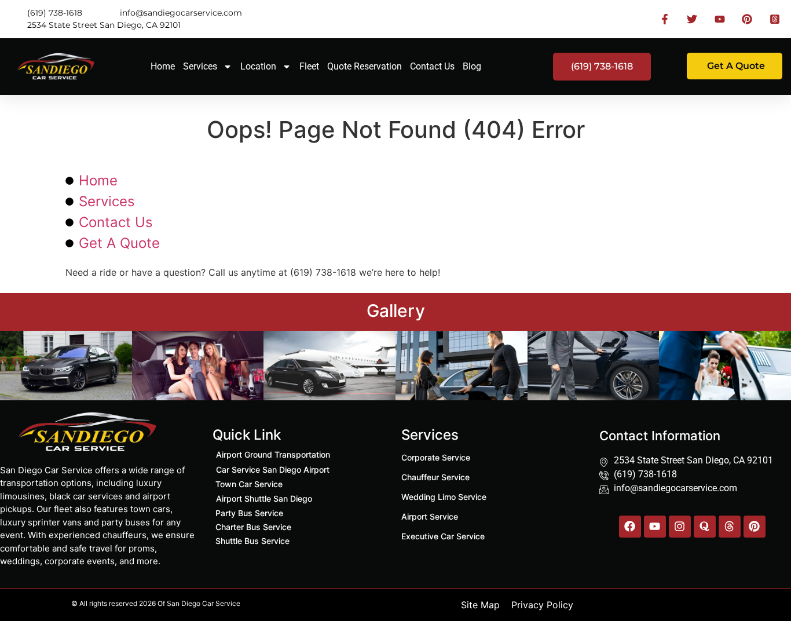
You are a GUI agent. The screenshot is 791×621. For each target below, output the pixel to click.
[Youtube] (655, 527)
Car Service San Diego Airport (272, 469)
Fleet (309, 66)
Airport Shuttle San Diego (264, 498)
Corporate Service (435, 457)
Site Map (480, 605)
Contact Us (432, 66)
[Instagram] (680, 527)
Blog (472, 66)
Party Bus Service (249, 513)
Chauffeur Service (435, 477)
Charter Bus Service (253, 527)
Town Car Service (249, 484)
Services (200, 66)
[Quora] (705, 527)
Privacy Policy (542, 605)
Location (258, 66)
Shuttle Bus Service (252, 541)
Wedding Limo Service (443, 497)
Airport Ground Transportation (273, 454)
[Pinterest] (755, 527)
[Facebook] (630, 527)
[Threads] (730, 527)
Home (163, 66)
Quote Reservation (364, 66)
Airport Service (429, 516)
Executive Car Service (443, 536)
